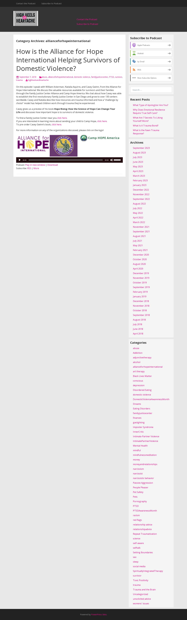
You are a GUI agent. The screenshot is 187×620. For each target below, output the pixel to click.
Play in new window (35, 164)
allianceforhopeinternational (60, 77)
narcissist (138, 473)
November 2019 (141, 277)
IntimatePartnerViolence (145, 441)
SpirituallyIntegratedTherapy (148, 570)
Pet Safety (138, 492)
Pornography (140, 501)
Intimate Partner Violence (146, 436)
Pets (135, 496)
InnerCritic (138, 431)
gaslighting (139, 422)
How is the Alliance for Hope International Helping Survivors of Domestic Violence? (68, 60)
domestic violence (82, 77)
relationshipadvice (142, 529)
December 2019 (141, 273)
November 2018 (141, 305)
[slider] (117, 159)
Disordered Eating (142, 389)
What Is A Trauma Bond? (145, 125)
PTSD (111, 77)
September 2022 (141, 199)
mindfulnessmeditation (145, 454)
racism (136, 515)
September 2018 (141, 315)
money (136, 459)
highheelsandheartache (38, 80)
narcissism (138, 468)
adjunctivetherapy (142, 357)
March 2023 (139, 175)
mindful (137, 450)
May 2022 (138, 212)
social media (139, 566)
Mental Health (140, 445)
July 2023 (137, 157)
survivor (118, 77)
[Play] (19, 160)
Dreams (137, 403)
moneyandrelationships (145, 464)
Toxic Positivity (140, 580)
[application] (69, 160)
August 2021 (139, 236)
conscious (138, 380)
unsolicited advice (142, 598)
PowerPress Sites (99, 614)
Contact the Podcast (25, 3)
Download (52, 164)
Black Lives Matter (142, 376)
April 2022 (138, 217)
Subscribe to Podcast (51, 3)
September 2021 (141, 231)
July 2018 (137, 324)
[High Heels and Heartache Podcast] (25, 18)
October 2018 (140, 310)
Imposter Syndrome (143, 427)
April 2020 (138, 268)
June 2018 (138, 328)
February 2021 (140, 250)
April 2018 (138, 333)
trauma (19, 80)
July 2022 (137, 208)
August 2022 (139, 203)
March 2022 (139, 222)
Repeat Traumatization (145, 533)
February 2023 (140, 180)
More (36, 168)
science (136, 538)
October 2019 (140, 282)
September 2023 (141, 147)
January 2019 (139, 296)
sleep (135, 561)
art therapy (139, 371)
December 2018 (141, 301)
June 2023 (138, 161)
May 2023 (138, 166)
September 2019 (141, 287)
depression (138, 385)
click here (62, 117)
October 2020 (140, 259)
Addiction (137, 352)
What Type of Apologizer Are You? (150, 105)
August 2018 (139, 319)
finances (137, 417)
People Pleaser (140, 487)
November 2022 (141, 194)
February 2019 (140, 291)
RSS (29, 168)
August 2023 (139, 152)
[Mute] (111, 160)
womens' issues (141, 603)
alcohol (136, 362)
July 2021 (137, 240)
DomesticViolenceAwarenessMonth (151, 399)
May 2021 (138, 245)
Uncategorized (140, 594)
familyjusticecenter (99, 77)
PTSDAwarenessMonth (145, 510)
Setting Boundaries (143, 552)
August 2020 (139, 263)
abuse (44, 77)
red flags (137, 519)
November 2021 (141, 226)
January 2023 (139, 185)
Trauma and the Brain (144, 589)
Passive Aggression (143, 482)
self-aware (138, 543)
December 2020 (141, 254)
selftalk (136, 547)
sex (134, 557)
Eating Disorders (141, 408)
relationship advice (142, 524)
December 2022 (141, 189)
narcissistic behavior (143, 478)
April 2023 (138, 171)
